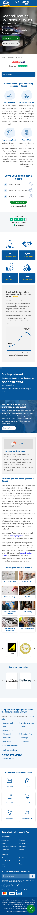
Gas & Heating (11, 57)
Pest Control (6, 861)
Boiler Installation (10, 582)
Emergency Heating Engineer (10, 612)
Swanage (24, 738)
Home (3, 57)
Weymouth (7, 734)
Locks (3, 864)
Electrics (22, 861)
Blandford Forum (27, 734)
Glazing (4, 867)
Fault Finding (27, 612)
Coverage (22, 840)
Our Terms (22, 846)
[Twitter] (12, 886)
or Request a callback (18, 206)
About (4, 843)
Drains (21, 864)
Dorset (20, 57)
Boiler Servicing (9, 597)
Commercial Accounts (9, 846)
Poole (5, 727)
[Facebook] (3, 886)
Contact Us (5, 849)
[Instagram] (8, 886)
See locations (10, 745)
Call (23, 3)
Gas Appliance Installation (10, 629)
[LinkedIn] (17, 886)
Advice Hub (5, 840)
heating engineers (16, 536)
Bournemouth (8, 723)
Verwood (24, 727)
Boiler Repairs (27, 582)
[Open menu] (33, 3)
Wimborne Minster (27, 723)
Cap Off (27, 597)
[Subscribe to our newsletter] (32, 876)
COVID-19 (22, 843)
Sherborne (25, 741)
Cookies (21, 849)
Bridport (24, 730)
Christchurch (8, 730)
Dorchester (7, 741)
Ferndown (7, 738)
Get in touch (20, 202)
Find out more (8, 428)
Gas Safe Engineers (27, 628)
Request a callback (9, 43)
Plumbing (5, 858)
